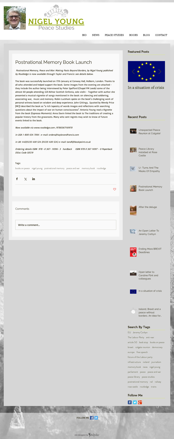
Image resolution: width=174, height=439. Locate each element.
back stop (143, 342)
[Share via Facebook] (17, 178)
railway (158, 381)
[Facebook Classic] (130, 402)
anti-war (150, 337)
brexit (130, 347)
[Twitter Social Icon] (96, 418)
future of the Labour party (140, 357)
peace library (134, 376)
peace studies (148, 376)
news (145, 367)
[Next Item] (159, 71)
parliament (133, 371)
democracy (157, 347)
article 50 (132, 342)
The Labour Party (136, 337)
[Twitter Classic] (135, 402)
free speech (142, 352)
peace (143, 371)
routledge (101, 168)
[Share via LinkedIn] (33, 178)
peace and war (73, 168)
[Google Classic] (140, 402)
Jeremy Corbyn (140, 332)
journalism (156, 362)
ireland (146, 362)
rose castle (133, 386)
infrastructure (134, 362)
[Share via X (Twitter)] (25, 178)
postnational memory (54, 168)
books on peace (22, 168)
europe (131, 352)
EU (129, 332)
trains (153, 386)
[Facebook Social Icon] (91, 418)
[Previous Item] (133, 71)
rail (151, 381)
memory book (88, 168)
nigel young (37, 168)
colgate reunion (142, 347)
